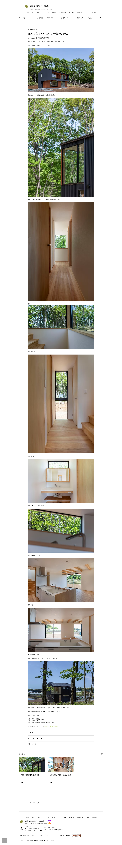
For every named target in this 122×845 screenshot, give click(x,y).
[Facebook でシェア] (29, 738)
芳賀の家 (30, 732)
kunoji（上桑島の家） (63, 18)
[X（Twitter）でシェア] (33, 738)
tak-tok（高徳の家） (78, 18)
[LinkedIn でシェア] (37, 738)
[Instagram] (49, 822)
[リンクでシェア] (42, 738)
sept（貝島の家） (39, 18)
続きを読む (91, 18)
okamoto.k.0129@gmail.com (56, 829)
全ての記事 (22, 18)
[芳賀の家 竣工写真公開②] (32, 764)
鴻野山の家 (50, 18)
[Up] (4, 840)
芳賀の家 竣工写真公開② (30, 775)
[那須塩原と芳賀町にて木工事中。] (61, 764)
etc (29, 18)
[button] (101, 18)
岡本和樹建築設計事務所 (40, 6)
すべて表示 (100, 754)
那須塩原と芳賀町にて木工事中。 (60, 776)
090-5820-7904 (51, 827)
